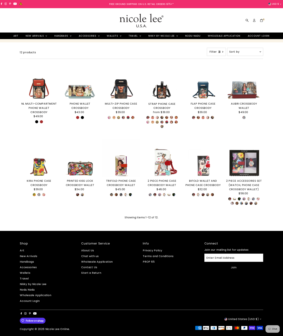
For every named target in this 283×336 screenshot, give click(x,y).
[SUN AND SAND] (118, 117)
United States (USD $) (243, 319)
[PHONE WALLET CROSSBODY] (80, 81)
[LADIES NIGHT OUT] (157, 117)
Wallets (113, 35)
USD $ (275, 4)
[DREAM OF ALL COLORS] (121, 194)
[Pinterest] (10, 4)
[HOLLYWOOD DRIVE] (148, 117)
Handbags (61, 35)
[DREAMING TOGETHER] (43, 194)
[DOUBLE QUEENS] (258, 199)
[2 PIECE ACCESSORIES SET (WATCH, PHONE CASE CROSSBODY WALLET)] (244, 158)
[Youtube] (15, 4)
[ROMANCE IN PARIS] (159, 194)
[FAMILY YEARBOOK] (162, 117)
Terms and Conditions (158, 256)
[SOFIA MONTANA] (171, 122)
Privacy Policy (152, 250)
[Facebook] (1, 4)
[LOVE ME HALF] (125, 194)
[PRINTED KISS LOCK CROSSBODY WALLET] (80, 158)
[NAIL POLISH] (114, 117)
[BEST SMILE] (162, 126)
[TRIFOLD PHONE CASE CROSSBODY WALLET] (121, 158)
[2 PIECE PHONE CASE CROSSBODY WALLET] (162, 158)
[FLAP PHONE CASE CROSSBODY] (203, 81)
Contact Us (89, 267)
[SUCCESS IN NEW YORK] (246, 203)
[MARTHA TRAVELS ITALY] (176, 117)
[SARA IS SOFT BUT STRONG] (232, 203)
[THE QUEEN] (171, 117)
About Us (87, 250)
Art (15, 35)
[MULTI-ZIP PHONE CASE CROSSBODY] (121, 81)
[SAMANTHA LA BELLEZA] (132, 117)
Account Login (259, 35)
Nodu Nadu (193, 35)
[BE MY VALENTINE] (130, 194)
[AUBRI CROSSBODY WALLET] (244, 81)
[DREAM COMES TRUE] (128, 117)
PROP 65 (149, 262)
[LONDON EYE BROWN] (41, 121)
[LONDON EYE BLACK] (36, 121)
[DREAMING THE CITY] (82, 194)
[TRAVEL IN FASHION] (155, 194)
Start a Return (91, 273)
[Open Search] (247, 20)
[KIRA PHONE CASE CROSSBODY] (39, 158)
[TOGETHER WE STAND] (116, 194)
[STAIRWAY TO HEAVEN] (150, 194)
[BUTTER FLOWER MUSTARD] (34, 194)
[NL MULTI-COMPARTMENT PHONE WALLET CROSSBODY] (39, 81)
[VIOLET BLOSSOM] (109, 117)
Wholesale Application (224, 35)
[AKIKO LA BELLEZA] (152, 117)
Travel (134, 35)
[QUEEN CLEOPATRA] (123, 117)
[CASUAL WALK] (241, 203)
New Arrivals (35, 35)
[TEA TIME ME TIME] (169, 194)
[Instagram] (6, 4)
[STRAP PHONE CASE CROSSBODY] (162, 81)
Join (234, 267)
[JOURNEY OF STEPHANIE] (111, 194)
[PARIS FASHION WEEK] (237, 203)
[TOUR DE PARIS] (244, 117)
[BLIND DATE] (166, 117)
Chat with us (90, 256)
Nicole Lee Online (57, 329)
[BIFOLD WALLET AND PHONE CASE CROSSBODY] (203, 158)
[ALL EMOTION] (77, 194)
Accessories (88, 35)
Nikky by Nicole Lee (162, 35)
